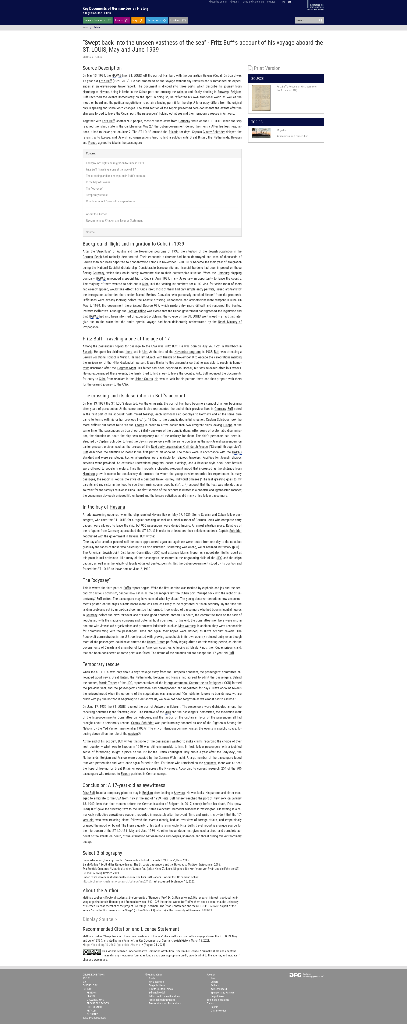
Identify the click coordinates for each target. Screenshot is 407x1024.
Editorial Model (157, 992)
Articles (91, 1010)
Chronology (154, 20)
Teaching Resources (94, 1017)
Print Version (267, 68)
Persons (91, 992)
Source (90, 232)
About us (234, 1)
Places (91, 996)
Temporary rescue (97, 195)
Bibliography (94, 1007)
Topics (119, 20)
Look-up (175, 20)
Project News (217, 996)
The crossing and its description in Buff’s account (116, 176)
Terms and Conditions (252, 1)
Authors (215, 985)
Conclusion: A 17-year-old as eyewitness (110, 201)
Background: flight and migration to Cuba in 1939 (115, 163)
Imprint (214, 1007)
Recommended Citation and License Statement (114, 220)
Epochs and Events (98, 1003)
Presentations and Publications (165, 1003)
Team (213, 978)
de (283, 1)
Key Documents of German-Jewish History (116, 8)
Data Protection (218, 1010)
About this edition (218, 1)
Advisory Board (219, 989)
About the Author (96, 214)
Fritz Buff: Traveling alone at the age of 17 (111, 169)
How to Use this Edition (161, 989)
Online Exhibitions (94, 20)
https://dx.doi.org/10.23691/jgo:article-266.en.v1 (113, 944)
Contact (271, 1)
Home (85, 27)
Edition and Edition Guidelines (164, 996)
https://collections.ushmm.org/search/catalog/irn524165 (117, 881)
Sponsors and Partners (222, 992)
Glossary (92, 1014)
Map (135, 20)
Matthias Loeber (92, 57)
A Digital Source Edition (97, 13)
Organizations (95, 999)
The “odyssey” (94, 188)
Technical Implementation (162, 999)
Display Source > (100, 919)
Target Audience (157, 985)
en (289, 1)
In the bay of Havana (98, 182)
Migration (282, 130)
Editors (214, 981)
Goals (152, 978)
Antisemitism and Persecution (292, 136)
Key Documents (156, 981)
